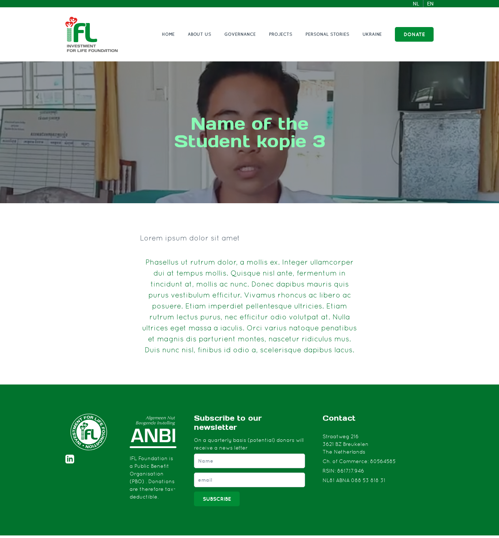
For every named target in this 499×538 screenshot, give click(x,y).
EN (430, 3)
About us (199, 34)
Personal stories (327, 34)
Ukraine (372, 34)
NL (416, 3)
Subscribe (217, 499)
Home (168, 34)
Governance (240, 34)
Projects (280, 34)
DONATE (414, 34)
